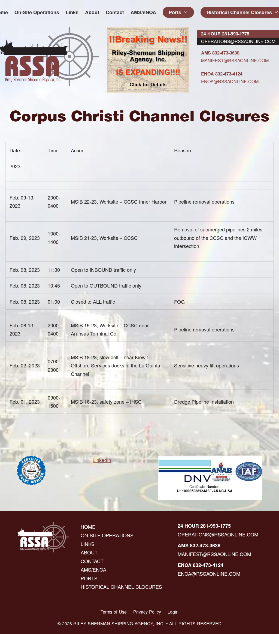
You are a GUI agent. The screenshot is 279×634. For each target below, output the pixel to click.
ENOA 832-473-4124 (221, 74)
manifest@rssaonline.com (235, 60)
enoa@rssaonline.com (230, 81)
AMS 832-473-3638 (220, 53)
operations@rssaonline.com (238, 41)
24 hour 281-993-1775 (225, 34)
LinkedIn (102, 459)
